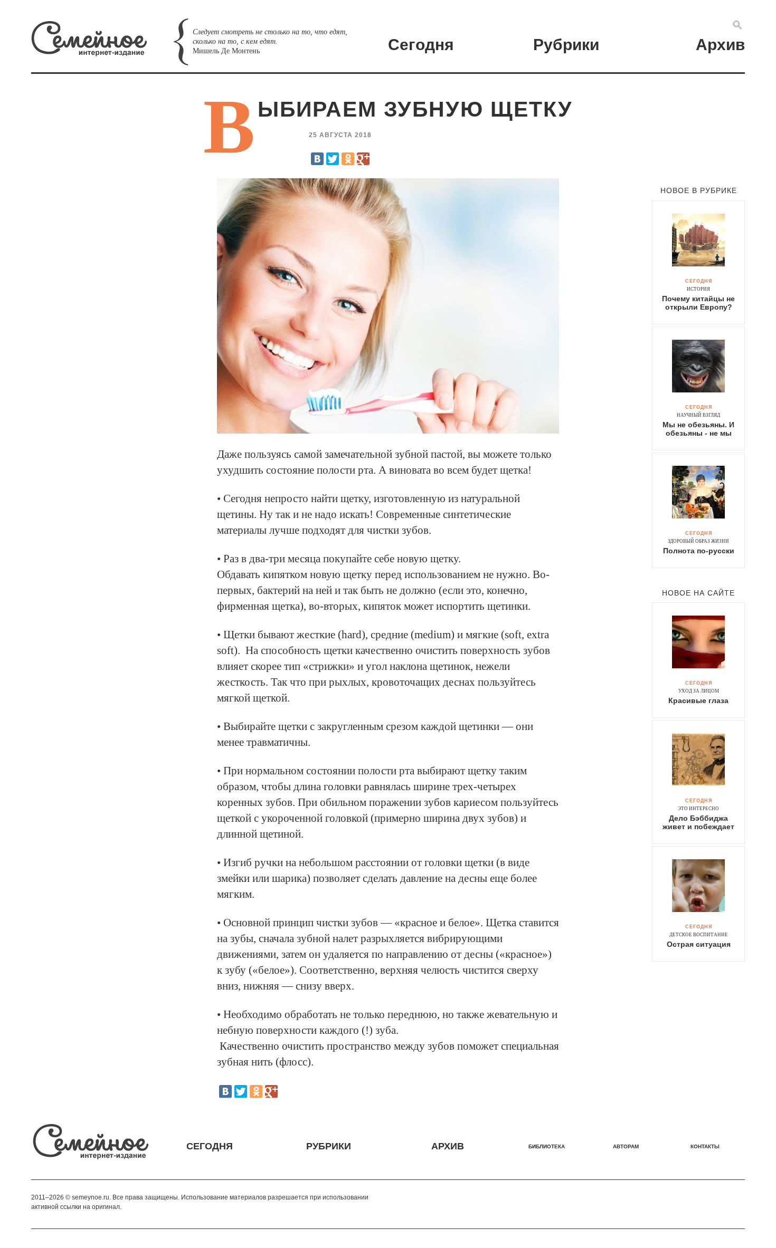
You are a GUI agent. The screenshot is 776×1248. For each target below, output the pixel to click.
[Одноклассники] (348, 158)
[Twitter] (332, 158)
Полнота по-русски (698, 550)
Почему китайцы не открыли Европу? (698, 302)
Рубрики (566, 44)
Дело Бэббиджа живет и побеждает (698, 822)
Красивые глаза (698, 700)
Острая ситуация (699, 944)
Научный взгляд (698, 415)
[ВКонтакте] (317, 158)
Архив (720, 44)
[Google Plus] (363, 158)
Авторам (626, 1146)
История (698, 289)
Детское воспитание (698, 934)
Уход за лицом (698, 691)
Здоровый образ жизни (698, 541)
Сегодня (421, 44)
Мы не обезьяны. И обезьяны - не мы (698, 428)
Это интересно (698, 808)
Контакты (705, 1146)
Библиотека (546, 1146)
